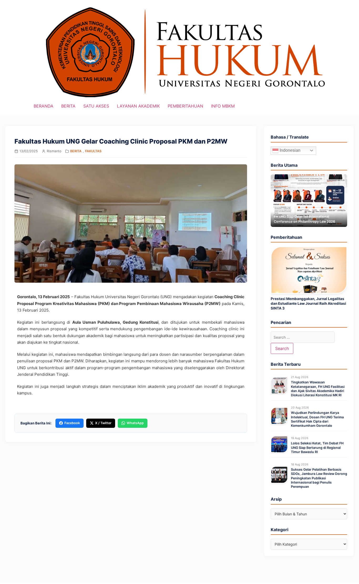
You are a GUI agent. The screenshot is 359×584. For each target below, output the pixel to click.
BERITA (68, 106)
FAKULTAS (93, 151)
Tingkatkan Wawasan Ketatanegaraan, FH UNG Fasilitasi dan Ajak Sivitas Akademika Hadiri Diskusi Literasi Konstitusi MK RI (318, 388)
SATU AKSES (96, 106)
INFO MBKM (223, 106)
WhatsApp (135, 423)
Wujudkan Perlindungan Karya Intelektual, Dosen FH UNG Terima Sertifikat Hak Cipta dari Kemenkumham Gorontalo (317, 419)
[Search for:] (303, 337)
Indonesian (289, 150)
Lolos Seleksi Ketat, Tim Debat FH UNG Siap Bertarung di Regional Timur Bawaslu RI (317, 447)
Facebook (72, 423)
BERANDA (43, 106)
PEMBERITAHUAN (185, 106)
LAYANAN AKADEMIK (138, 106)
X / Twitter (103, 423)
